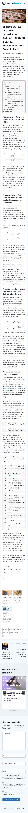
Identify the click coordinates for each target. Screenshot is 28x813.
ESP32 (5, 629)
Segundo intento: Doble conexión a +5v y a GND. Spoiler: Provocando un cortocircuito (14, 95)
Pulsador (5, 632)
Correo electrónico (9, 763)
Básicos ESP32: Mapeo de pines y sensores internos (17, 597)
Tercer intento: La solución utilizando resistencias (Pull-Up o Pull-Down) (15, 101)
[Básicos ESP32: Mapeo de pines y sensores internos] (17, 592)
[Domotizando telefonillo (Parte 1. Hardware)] (7, 592)
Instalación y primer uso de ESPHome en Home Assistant (7, 654)
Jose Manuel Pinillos (9, 53)
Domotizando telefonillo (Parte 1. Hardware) (6, 597)
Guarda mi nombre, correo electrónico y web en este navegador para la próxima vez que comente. (14, 777)
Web (4, 771)
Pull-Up (19, 629)
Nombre (6, 756)
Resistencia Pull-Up (8, 636)
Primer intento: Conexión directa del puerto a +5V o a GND (14, 88)
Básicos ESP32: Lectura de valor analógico (21, 653)
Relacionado (8, 111)
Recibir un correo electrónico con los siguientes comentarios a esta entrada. (14, 785)
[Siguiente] (23, 693)
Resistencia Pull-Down (16, 632)
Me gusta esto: (8, 109)
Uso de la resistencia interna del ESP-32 (15, 106)
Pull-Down (12, 629)
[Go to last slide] (4, 693)
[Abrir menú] (24, 3)
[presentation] (14, 683)
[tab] (10, 710)
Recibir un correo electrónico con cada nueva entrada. (13, 794)
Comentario (7, 733)
